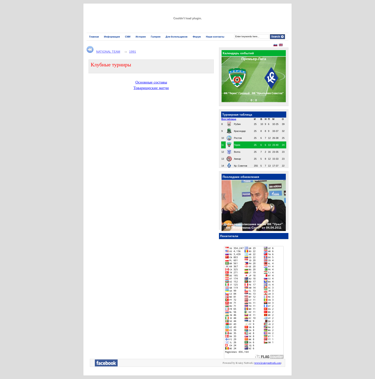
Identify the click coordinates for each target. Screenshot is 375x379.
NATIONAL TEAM (108, 51)
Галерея (155, 36)
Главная (94, 36)
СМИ (127, 36)
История (141, 36)
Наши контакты (215, 36)
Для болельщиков (177, 36)
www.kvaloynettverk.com (267, 362)
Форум (197, 36)
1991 (132, 51)
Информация (112, 36)
